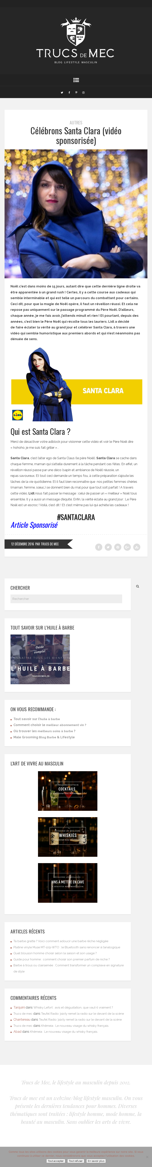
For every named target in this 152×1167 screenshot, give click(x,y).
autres (76, 122)
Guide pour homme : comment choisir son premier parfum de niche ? (61, 959)
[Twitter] (62, 92)
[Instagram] (83, 92)
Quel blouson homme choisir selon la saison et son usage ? (55, 953)
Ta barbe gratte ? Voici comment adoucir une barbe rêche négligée (60, 941)
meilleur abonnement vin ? (66, 725)
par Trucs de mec (47, 544)
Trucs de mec (22, 1013)
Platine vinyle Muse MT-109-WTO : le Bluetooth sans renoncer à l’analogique (66, 947)
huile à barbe (50, 719)
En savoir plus (96, 1160)
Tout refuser (76, 1160)
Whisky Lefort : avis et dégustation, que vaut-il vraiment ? (73, 1007)
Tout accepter (56, 1160)
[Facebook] (69, 92)
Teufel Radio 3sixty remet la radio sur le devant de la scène (82, 1013)
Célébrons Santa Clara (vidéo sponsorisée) (76, 135)
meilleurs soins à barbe (55, 731)
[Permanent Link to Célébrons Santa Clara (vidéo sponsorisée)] (76, 277)
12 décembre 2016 (22, 544)
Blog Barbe (47, 737)
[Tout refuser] (147, 1157)
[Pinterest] (76, 92)
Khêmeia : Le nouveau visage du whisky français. (75, 1026)
